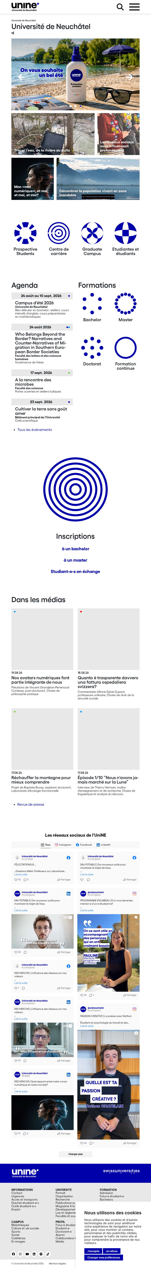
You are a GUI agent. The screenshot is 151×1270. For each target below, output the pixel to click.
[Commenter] (87, 879)
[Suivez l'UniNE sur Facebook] (13, 1254)
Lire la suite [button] (20, 874)
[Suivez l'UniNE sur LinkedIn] (34, 1254)
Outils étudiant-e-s (23, 1206)
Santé (15, 1234)
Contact (16, 1193)
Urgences (17, 1196)
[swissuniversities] (121, 1171)
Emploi (15, 1209)
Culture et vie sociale (25, 1228)
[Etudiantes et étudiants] (125, 234)
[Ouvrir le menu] (134, 6)
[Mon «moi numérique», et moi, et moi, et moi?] (32, 179)
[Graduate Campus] (92, 234)
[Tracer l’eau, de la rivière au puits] (53, 134)
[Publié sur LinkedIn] (68, 893)
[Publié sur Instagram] (134, 893)
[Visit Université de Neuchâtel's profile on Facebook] (18, 858)
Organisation (64, 1196)
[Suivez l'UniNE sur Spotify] (41, 1254)
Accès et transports (24, 1199)
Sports (15, 1231)
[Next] (129, 77)
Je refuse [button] (111, 1251)
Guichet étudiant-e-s (25, 1202)
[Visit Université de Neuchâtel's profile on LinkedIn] (18, 894)
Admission (106, 1193)
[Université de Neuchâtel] (25, 7)
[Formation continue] (125, 349)
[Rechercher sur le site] (120, 6)
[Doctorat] (92, 349)
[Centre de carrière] (59, 234)
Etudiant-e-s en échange (75, 571)
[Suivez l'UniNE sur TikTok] (48, 1254)
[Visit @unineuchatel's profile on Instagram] (84, 894)
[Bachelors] (92, 305)
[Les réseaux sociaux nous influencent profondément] (118, 134)
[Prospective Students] (25, 234)
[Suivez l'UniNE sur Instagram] (20, 1254)
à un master (75, 560)
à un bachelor (75, 548)
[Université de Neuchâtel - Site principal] (25, 1173)
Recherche (63, 1199)
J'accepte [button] (93, 1251)
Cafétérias (18, 1238)
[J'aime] (82, 879)
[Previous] (21, 77)
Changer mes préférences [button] (103, 1257)
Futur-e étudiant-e (112, 1196)
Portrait (60, 1193)
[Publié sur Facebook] (68, 858)
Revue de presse (30, 804)
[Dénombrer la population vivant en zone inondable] (98, 179)
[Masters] (125, 305)
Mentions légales (57, 1263)
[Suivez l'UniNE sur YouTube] (27, 1254)
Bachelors (106, 1199)
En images (18, 1241)
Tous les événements (34, 430)
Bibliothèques (20, 1225)
